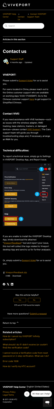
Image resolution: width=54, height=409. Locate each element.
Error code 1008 (10, 361)
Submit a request (38, 313)
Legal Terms (8, 395)
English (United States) (38, 386)
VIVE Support (33, 129)
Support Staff (16, 59)
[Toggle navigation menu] (46, 5)
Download (16, 276)
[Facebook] (4, 284)
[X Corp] (8, 284)
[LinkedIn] (12, 284)
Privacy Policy (9, 392)
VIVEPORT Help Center (14, 387)
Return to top (9, 323)
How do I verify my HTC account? (19, 366)
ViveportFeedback (12, 243)
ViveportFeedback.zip (16, 272)
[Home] (16, 5)
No (34, 300)
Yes (19, 300)
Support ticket (26, 80)
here (32, 99)
